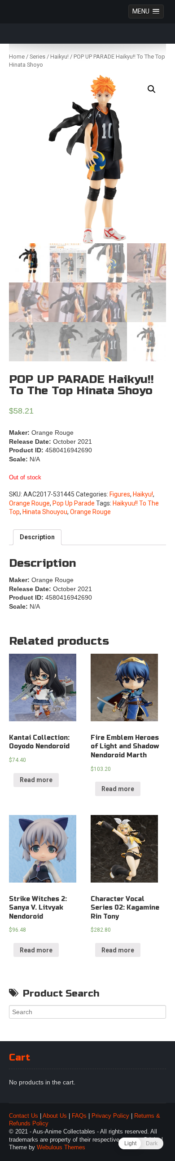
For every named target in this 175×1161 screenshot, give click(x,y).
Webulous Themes (61, 1147)
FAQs (79, 1116)
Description (37, 537)
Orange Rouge (29, 503)
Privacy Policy (110, 1116)
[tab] (37, 537)
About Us (55, 1116)
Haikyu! (59, 56)
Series (37, 56)
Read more (36, 779)
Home (17, 56)
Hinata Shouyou (44, 511)
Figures (119, 494)
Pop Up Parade (73, 503)
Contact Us (23, 1116)
